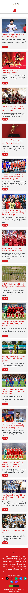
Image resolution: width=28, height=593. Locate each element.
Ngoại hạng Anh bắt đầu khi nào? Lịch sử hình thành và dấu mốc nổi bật (13, 497)
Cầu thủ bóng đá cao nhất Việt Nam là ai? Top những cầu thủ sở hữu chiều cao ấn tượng (13, 464)
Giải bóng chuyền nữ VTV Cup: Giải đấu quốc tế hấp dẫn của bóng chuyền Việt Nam (13, 177)
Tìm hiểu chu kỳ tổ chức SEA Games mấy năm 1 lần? (12, 72)
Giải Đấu (12, 572)
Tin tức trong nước (14, 575)
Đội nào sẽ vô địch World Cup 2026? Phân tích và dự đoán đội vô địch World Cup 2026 (13, 426)
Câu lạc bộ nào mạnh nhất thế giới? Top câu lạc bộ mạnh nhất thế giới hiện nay (13, 108)
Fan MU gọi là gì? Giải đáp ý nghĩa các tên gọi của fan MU (12, 249)
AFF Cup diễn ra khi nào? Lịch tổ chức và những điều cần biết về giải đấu (14, 359)
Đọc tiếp (5, 47)
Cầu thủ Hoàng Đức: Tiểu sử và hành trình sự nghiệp (13, 35)
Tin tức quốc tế (21, 572)
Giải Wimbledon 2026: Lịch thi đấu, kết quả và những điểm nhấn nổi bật (14, 286)
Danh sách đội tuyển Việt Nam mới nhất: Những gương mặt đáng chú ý (13, 323)
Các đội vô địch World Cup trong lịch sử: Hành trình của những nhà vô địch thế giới (14, 213)
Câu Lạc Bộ (6, 572)
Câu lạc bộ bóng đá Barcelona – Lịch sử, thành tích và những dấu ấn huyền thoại (14, 391)
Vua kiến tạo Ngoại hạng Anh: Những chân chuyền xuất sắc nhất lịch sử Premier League (12, 142)
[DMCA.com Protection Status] (14, 586)
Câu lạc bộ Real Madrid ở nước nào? (13, 531)
